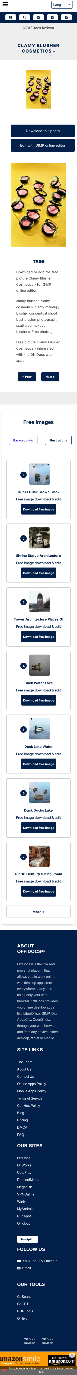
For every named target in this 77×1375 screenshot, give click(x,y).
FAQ (20, 1135)
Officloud (24, 1223)
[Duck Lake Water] (40, 738)
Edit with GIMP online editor (42, 145)
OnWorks (24, 1165)
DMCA (22, 1127)
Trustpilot (28, 1239)
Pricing (22, 1120)
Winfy (21, 1201)
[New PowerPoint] (66, 17)
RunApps (24, 1216)
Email (26, 1268)
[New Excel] (52, 17)
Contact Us (25, 1076)
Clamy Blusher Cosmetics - (38, 48)
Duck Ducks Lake (38, 810)
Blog (20, 1113)
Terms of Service (29, 1098)
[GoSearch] (24, 17)
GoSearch (25, 1297)
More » (38, 912)
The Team (24, 1062)
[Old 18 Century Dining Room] (40, 865)
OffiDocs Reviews (29, 1341)
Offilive (22, 1318)
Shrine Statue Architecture (38, 555)
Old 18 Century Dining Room (38, 874)
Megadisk (24, 1187)
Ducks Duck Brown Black (38, 492)
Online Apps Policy (31, 1084)
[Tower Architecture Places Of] (40, 611)
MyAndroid (25, 1209)
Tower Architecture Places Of (39, 619)
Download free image (38, 509)
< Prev (27, 376)
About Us (24, 1069)
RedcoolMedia (28, 1180)
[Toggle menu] (5, 4)
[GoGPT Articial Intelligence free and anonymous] (10, 17)
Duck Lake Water (38, 746)
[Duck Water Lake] (40, 674)
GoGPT (23, 1304)
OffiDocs (23, 1158)
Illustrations (58, 440)
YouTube (29, 1261)
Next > (50, 376)
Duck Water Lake (38, 683)
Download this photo (43, 131)
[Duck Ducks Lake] (40, 802)
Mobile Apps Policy (31, 1091)
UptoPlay (24, 1172)
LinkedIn (50, 1261)
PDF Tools (25, 1311)
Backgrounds (23, 440)
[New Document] (38, 17)
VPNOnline (25, 1194)
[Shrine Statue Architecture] (40, 547)
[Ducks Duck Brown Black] (40, 483)
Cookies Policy (28, 1105)
